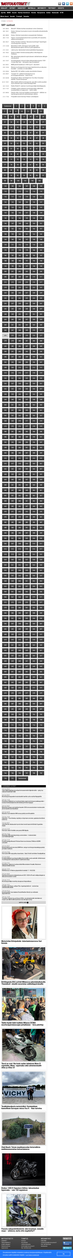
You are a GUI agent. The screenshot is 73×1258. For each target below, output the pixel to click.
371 (27, 421)
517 (41, 549)
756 (34, 762)
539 (27, 570)
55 (43, 143)
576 (34, 602)
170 (5, 245)
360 (34, 410)
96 (37, 175)
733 (41, 741)
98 (5, 181)
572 (5, 602)
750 (34, 757)
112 (19, 191)
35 (5, 133)
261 (12, 325)
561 (12, 591)
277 (41, 335)
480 (34, 517)
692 (5, 709)
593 (27, 618)
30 (17, 127)
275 (27, 335)
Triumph (19, 16)
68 (37, 154)
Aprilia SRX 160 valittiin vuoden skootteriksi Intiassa (26, 71)
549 (12, 581)
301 (41, 357)
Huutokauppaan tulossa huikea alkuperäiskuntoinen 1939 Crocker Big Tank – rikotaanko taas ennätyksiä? (28, 61)
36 (11, 133)
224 (5, 293)
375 (12, 426)
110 (5, 191)
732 (34, 741)
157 (41, 229)
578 (5, 607)
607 (41, 629)
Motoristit (42, 8)
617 (27, 639)
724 (19, 736)
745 (41, 752)
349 (41, 399)
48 (43, 138)
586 (19, 613)
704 (5, 720)
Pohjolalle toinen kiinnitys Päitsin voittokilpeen (24, 96)
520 (19, 554)
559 (41, 586)
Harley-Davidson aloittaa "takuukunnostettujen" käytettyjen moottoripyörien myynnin (28, 42)
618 (34, 639)
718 (19, 730)
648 (34, 666)
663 (12, 682)
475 (41, 511)
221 (27, 287)
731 (27, 741)
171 (12, 245)
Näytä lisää (23, 902)
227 (27, 293)
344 (5, 399)
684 (34, 698)
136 (19, 213)
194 (5, 266)
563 (27, 591)
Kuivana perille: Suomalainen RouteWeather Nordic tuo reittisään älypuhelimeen (20, 892)
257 (27, 319)
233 (27, 298)
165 (12, 239)
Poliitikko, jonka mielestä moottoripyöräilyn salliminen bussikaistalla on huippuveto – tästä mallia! (27, 89)
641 (27, 661)
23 (17, 122)
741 (12, 752)
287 (27, 346)
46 (30, 138)
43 (11, 138)
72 (17, 159)
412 (19, 458)
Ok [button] (64, 1254)
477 (12, 517)
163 (41, 234)
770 (5, 778)
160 (19, 234)
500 (5, 538)
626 (5, 650)
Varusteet (22, 8)
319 (41, 373)
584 (5, 613)
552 (34, 581)
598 (19, 623)
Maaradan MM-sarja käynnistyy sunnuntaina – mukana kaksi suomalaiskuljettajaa (19, 835)
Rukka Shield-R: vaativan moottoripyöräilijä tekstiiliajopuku (28, 86)
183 (12, 255)
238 (19, 303)
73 (24, 159)
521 (27, 554)
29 (11, 127)
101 (25, 181)
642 (34, 661)
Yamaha (26, 16)
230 (5, 298)
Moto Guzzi (4, 16)
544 (19, 575)
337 (41, 389)
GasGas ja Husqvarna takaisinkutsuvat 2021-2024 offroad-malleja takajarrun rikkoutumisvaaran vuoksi (23, 875)
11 (28, 111)
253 (41, 314)
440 (5, 485)
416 (5, 463)
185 (27, 255)
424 (19, 469)
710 (5, 725)
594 (34, 618)
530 (5, 565)
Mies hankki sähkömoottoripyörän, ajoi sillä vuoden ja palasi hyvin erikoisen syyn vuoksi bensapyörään (29, 82)
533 (27, 565)
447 (12, 490)
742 (19, 752)
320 (5, 378)
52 (24, 143)
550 (19, 581)
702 (34, 714)
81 (30, 165)
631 (41, 650)
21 (5, 122)
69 (43, 154)
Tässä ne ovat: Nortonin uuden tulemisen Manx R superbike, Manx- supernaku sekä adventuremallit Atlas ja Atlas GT (21, 1065)
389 (27, 437)
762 (34, 768)
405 (12, 453)
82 (37, 165)
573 (12, 602)
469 (41, 506)
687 (12, 704)
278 (5, 341)
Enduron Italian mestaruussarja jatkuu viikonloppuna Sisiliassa (26, 53)
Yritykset (52, 8)
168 (34, 239)
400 (19, 447)
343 (41, 394)
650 (5, 672)
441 (12, 485)
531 (12, 565)
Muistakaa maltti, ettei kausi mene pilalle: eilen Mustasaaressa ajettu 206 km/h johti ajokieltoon (25, 46)
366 (34, 415)
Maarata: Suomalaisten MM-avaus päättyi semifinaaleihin (18, 812)
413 (27, 458)
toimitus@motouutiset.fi (27, 1246)
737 (27, 746)
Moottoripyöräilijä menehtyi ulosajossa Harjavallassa (16, 880)
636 (34, 655)
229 (41, 293)
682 (19, 698)
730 (19, 741)
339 (12, 394)
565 (41, 591)
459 (12, 501)
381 (12, 431)
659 (27, 677)
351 (12, 405)
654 (34, 672)
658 (19, 677)
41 (43, 133)
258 (34, 319)
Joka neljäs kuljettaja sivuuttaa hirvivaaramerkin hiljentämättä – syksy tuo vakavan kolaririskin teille (22, 790)
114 (34, 191)
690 (34, 704)
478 (19, 517)
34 (43, 127)
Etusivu (3, 21)
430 (19, 474)
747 (12, 757)
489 (12, 527)
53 (30, 143)
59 (24, 149)
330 (34, 383)
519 (12, 554)
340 (19, 394)
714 (34, 725)
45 (24, 138)
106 (19, 186)
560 (5, 591)
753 (12, 762)
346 (19, 399)
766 (19, 773)
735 (12, 746)
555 (12, 586)
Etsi (66, 1238)
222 (34, 287)
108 (34, 186)
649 (41, 666)
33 (37, 127)
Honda (33, 13)
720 (34, 730)
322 (19, 378)
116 (5, 197)
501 (12, 538)
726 (34, 736)
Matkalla (31, 8)
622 (19, 645)
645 (12, 666)
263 (27, 325)
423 (12, 469)
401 (27, 447)
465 (12, 506)
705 (12, 720)
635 (27, 655)
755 (27, 762)
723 (12, 736)
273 (12, 335)
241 (41, 303)
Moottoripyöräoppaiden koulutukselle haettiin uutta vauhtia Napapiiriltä (22, 795)
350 (5, 405)
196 (19, 266)
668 (5, 688)
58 (17, 149)
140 (5, 218)
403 (41, 447)
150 (34, 223)
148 (19, 223)
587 (27, 613)
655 (41, 672)
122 (5, 202)
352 (19, 405)
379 (41, 426)
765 (12, 773)
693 (12, 709)
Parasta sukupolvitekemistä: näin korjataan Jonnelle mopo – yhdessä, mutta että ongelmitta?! (22, 1230)
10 (22, 111)
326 (5, 383)
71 (11, 159)
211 (41, 277)
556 (19, 586)
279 (12, 341)
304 (19, 362)
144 (34, 218)
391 (41, 437)
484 (19, 522)
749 (27, 757)
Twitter (67, 1248)
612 (34, 634)
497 (27, 533)
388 (19, 437)
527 (27, 559)
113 (27, 191)
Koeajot (4, 8)
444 (34, 485)
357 (12, 410)
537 (12, 570)
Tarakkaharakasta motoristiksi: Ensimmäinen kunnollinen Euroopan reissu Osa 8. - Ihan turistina (21, 1107)
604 (19, 629)
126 (34, 202)
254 (5, 319)
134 (5, 213)
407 (27, 453)
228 (34, 293)
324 (34, 378)
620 (5, 645)
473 (27, 511)
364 (19, 415)
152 (5, 229)
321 (12, 378)
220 (19, 287)
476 (5, 517)
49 (5, 143)
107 (27, 186)
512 (5, 549)
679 (41, 693)
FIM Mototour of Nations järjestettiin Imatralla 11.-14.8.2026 (18, 869)
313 (41, 367)
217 (41, 282)
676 (19, 693)
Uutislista (10, 21)
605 (27, 629)
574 (19, 602)
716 (5, 730)
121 (41, 197)
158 (5, 234)
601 (41, 623)
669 (12, 688)
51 (17, 143)
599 (27, 623)
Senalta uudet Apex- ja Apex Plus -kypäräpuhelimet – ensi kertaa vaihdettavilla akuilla (20, 886)
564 (34, 591)
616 (19, 639)
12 (34, 111)
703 (41, 714)
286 (19, 346)
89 (37, 170)
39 (30, 133)
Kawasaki (55, 13)
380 (5, 431)
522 (34, 554)
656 (5, 677)
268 (19, 330)
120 (34, 197)
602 (5, 629)
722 (5, 736)
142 (19, 218)
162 (34, 234)
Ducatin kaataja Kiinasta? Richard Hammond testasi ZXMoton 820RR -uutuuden (21, 841)
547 (41, 575)
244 (19, 309)
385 (41, 431)
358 (19, 410)
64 (11, 154)
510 (34, 543)
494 (5, 533)
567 (12, 597)
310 (19, 367)
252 (34, 314)
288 (34, 346)
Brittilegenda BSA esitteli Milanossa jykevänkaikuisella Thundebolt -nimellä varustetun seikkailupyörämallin (23, 983)
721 (41, 730)
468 (34, 506)
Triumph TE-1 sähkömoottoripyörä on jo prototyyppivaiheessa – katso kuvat (23, 74)
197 (27, 266)
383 (27, 431)
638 (5, 661)
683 (27, 698)
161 (27, 234)
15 (11, 116)
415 (41, 458)
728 (5, 741)
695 (27, 709)
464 (5, 506)
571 (41, 597)
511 (41, 543)
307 (41, 362)
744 (34, 752)
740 (5, 752)
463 (41, 501)
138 (34, 213)
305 (27, 362)
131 (27, 207)
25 (30, 122)
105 (12, 186)
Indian (48, 13)
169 (41, 239)
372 (34, 421)
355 (41, 405)
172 (19, 245)
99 (11, 181)
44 (17, 138)
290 (5, 351)
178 (19, 250)
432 (34, 474)
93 (17, 175)
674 (5, 693)
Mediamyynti (46, 1239)
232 (19, 298)
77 (5, 165)
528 (34, 559)
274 (19, 335)
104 (5, 186)
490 (19, 527)
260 (5, 325)
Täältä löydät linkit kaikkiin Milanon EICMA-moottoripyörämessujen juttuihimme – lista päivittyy (22, 1024)
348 (34, 399)
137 (27, 213)
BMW (9, 13)
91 (5, 175)
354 (34, 405)
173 (27, 245)
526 (19, 559)
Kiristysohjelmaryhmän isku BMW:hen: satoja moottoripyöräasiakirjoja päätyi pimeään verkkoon (23, 847)
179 (27, 250)
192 (34, 261)
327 (12, 383)
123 (12, 202)
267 (12, 330)
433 (41, 474)
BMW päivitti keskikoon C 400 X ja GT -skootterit (25, 64)
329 (27, 383)
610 (19, 634)
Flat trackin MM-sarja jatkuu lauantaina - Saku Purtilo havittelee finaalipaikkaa (23, 852)
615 (12, 639)
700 (19, 714)
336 (34, 389)
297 (12, 357)
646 (19, 666)
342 (34, 394)
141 (12, 218)
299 (27, 357)
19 (37, 116)
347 (27, 399)
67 (30, 154)
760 (19, 768)
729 (12, 741)
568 (19, 597)
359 (27, 410)
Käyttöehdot (4, 1248)
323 (27, 378)
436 (19, 479)
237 (12, 303)
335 (27, 389)
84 (5, 170)
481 (41, 517)
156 (34, 229)
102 (32, 181)
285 (12, 346)
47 (37, 138)
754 (19, 762)
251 (27, 314)
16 (17, 116)
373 (41, 421)
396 (34, 442)
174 (34, 245)
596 (5, 623)
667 (41, 682)
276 (34, 335)
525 (12, 559)
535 (41, 565)
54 (37, 143)
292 (19, 351)
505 (41, 538)
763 (41, 768)
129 (12, 207)
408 (34, 453)
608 (5, 634)
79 (17, 165)
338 (5, 394)
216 (34, 282)
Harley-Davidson (24, 13)
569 (27, 597)
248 (5, 314)
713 (27, 725)
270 (34, 330)
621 (12, 645)
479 (27, 517)
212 (5, 282)
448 (19, 490)
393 (12, 442)
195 (12, 266)
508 (19, 543)
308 (5, 367)
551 (27, 581)
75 (37, 159)
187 (41, 255)
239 (27, 303)
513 (12, 549)
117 (12, 197)
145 (41, 218)
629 (27, 650)
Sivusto (61, 8)
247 (41, 309)
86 (17, 170)
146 (5, 223)
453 (12, 495)
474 (34, 511)
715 (41, 725)
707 (27, 720)
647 (27, 666)
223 (41, 287)
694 (19, 709)
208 (19, 277)
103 (39, 181)
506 (5, 543)
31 (24, 127)
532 (19, 565)
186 (34, 255)
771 (12, 778)
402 (34, 447)
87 (24, 170)
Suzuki (12, 16)
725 (27, 736)
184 (19, 255)
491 (27, 527)
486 (34, 522)
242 (5, 309)
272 (5, 335)
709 (41, 720)
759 (12, 768)
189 (12, 261)
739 (41, 746)
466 (19, 506)
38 (24, 133)
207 (12, 277)
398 (5, 447)
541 (41, 570)
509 (27, 543)
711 (12, 725)
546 (34, 575)
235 (41, 298)
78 (11, 165)
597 (12, 623)
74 (30, 159)
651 (12, 672)
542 (5, 575)
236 (5, 303)
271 (41, 330)
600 (34, 623)
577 (41, 602)
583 (41, 607)
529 (41, 559)
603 (12, 629)
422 (5, 469)
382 (19, 431)
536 (5, 570)
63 (5, 154)
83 (43, 165)
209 (27, 277)
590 (5, 618)
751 (41, 757)
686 (5, 704)
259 (41, 319)
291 (12, 351)
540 (34, 570)
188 (5, 261)
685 (41, 698)
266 (5, 330)
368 (5, 421)
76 (43, 159)
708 (34, 720)
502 (19, 538)
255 (12, 319)
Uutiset (12, 8)
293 (27, 351)
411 (12, 458)
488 (5, 527)
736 (19, 746)
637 (41, 655)
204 (34, 271)
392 (5, 442)
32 (30, 127)
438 (34, 479)
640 (19, 661)
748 (19, 757)
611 (27, 634)
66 (24, 154)
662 (5, 682)
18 (30, 116)
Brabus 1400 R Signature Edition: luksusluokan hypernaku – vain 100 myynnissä (20, 1189)
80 (24, 165)
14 (5, 116)
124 (19, 202)
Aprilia (3, 13)
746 (5, 757)
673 (41, 688)
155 (27, 229)
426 (34, 469)
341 (27, 394)
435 (12, 479)
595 (41, 618)
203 (27, 271)
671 (27, 688)
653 (27, 672)
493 (41, 527)
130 (19, 207)
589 (41, 613)
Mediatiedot (44, 1246)
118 (19, 197)
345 (12, 399)
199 (41, 266)
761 (27, 768)
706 (19, 720)
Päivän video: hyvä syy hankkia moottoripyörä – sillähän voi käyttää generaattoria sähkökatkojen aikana (28, 93)
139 (41, 213)
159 (12, 234)
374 (5, 426)
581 (27, 607)
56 (5, 149)
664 (19, 682)
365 (27, 415)
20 (43, 116)
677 (27, 693)
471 (12, 511)
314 (5, 373)
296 (5, 357)
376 (19, 426)
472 (19, 511)
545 (27, 575)
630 (34, 650)
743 (27, 752)
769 (41, 773)
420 (34, 463)
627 (12, 650)
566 (5, 597)
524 (5, 559)
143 (27, 218)
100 (18, 181)
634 (19, 655)
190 (19, 261)
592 (19, 618)
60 (30, 149)
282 (34, 341)
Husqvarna (41, 13)
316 (19, 373)
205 (41, 271)
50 (11, 143)
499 (41, 533)
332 (5, 389)
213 (12, 282)
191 (27, 261)
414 (34, 458)
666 (34, 682)
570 (34, 597)
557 (27, 586)
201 (12, 271)
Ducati (14, 13)
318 (34, 373)
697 (41, 709)
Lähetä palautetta (26, 1244)
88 (30, 170)
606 (34, 629)
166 (19, 239)
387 (12, 437)
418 (19, 463)
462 (34, 501)
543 (12, 575)
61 (37, 149)
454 (19, 495)
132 (34, 207)
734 (5, 746)
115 (41, 191)
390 (34, 437)
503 (27, 538)
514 (19, 549)
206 (5, 277)
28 (5, 127)
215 (27, 282)
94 (24, 175)
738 (34, 746)
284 (5, 346)
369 (12, 421)
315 (12, 373)
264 (34, 325)
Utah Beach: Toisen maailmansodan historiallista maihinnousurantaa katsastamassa (20, 1148)
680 (5, 698)
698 (5, 714)
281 (27, 341)
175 (41, 245)
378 (34, 426)
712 (19, 725)
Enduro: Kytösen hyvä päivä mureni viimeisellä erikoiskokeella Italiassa (29, 31)
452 (5, 495)
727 (41, 736)
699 (12, 714)
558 (34, 586)
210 (34, 277)
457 (41, 495)
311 (27, 367)
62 (43, 149)
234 (34, 298)
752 (5, 762)
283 (41, 341)
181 (41, 250)
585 (12, 613)
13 (41, 111)
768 (34, 773)
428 (5, 474)
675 (12, 693)
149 (27, 223)
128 (5, 207)
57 (11, 149)
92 (11, 175)
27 (43, 122)
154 (19, 229)
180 (34, 250)
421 (41, 463)
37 (17, 133)
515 (27, 549)
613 (41, 634)
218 (5, 287)
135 (12, 213)
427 (41, 469)
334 (19, 389)
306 (34, 362)
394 (19, 442)
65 (17, 154)
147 (12, 223)
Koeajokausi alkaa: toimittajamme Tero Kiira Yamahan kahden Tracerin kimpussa (27, 78)
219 (12, 287)
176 (5, 250)
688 (19, 704)
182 (5, 255)
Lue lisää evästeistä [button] (32, 1255)
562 (19, 591)
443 (27, 485)
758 (5, 768)
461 (27, 501)
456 (34, 495)
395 (27, 442)
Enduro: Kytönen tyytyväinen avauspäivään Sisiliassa (26, 35)
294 (34, 351)
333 (12, 389)
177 (12, 250)
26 (37, 122)
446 (5, 490)
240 (34, 303)
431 (27, 474)
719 (27, 730)
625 (41, 645)
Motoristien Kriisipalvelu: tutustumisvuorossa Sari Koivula (21, 942)
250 (19, 314)
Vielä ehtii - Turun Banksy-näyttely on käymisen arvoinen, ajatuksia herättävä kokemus (23, 818)
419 (27, 463)
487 (41, 522)
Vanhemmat (22, 778)
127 (41, 202)
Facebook (66, 1244)
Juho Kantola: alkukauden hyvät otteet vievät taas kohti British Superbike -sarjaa (22, 824)
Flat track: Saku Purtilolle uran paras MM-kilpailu (15, 829)
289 (41, 346)
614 (5, 639)
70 (5, 159)
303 (12, 362)
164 (5, 239)
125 (27, 202)
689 (27, 704)
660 (34, 677)
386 (5, 437)
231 (12, 298)
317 (27, 373)
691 (41, 704)
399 (12, 447)
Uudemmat (7, 106)
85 (11, 170)
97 (43, 175)
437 (27, 479)
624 (34, 645)
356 (5, 410)
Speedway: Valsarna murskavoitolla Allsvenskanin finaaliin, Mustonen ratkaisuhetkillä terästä (21, 864)
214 (19, 282)
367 (41, 415)
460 (19, 501)
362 (5, 415)
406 (19, 453)
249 (12, 314)
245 (27, 309)
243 (12, 309)
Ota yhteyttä (24, 1242)
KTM (61, 13)
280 (19, 341)
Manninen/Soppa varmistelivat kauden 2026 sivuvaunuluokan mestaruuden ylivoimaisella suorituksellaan (23, 807)
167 (27, 239)
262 (19, 325)
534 (34, 565)
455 (27, 495)
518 (5, 554)
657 (12, 677)
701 (27, 714)
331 (41, 383)
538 (19, 570)
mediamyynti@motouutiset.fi (49, 1242)
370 (19, 421)
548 (5, 581)
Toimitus (24, 1239)
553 (41, 581)
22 (11, 122)
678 (34, 693)
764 (5, 773)
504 (34, 538)
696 (34, 709)
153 (12, 229)
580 (19, 607)
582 (34, 607)
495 (12, 533)
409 (41, 453)
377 (27, 426)
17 (24, 116)
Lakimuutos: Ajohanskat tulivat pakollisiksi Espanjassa (27, 50)
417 (12, 463)
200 (5, 271)
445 (41, 485)
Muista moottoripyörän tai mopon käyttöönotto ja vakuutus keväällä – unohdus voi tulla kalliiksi (28, 67)
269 (27, 330)
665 (27, 682)
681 (12, 698)
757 (41, 762)
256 (19, 319)
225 (12, 293)
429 (12, 474)
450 (34, 490)
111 (12, 191)
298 (19, 357)
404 (5, 453)
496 (19, 533)
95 (30, 175)
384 (34, 431)
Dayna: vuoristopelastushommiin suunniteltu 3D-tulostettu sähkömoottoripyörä (28, 38)
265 (41, 325)
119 (27, 197)
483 (12, 522)
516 (34, 549)
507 (12, 543)
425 (27, 469)
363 (12, 415)
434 (5, 479)
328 (19, 383)
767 (27, 773)
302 (5, 362)
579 (12, 607)
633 (12, 655)
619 (41, 639)
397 (41, 442)
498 (34, 533)
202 (19, 271)
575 (27, 602)
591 (12, 618)
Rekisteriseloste (5, 1246)
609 (12, 634)
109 (41, 186)
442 (19, 485)
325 (41, 378)
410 (5, 458)
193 (41, 261)
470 (5, 511)
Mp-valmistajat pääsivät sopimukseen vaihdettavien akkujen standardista (29, 57)
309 (12, 367)
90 (43, 170)
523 (41, 554)
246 (34, 309)
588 (34, 613)
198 (34, 266)
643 (41, 661)
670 (19, 688)
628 (19, 650)
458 (5, 501)
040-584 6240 (27, 1248)
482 (5, 522)
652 (19, 672)
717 (12, 730)
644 (5, 666)
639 (12, 661)
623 (27, 645)
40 (37, 133)
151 (41, 223)
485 (27, 522)
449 (27, 490)
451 (41, 490)
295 (41, 351)
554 (5, 586)
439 (41, 479)
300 (34, 357)
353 (27, 405)
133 (41, 207)
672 (34, 688)
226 (19, 293)
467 (27, 506)
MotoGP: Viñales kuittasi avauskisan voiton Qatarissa (27, 28)
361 (41, 410)
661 (41, 677)
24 (24, 122)
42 (5, 138)
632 (5, 655)
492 (34, 527)
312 (34, 367)
